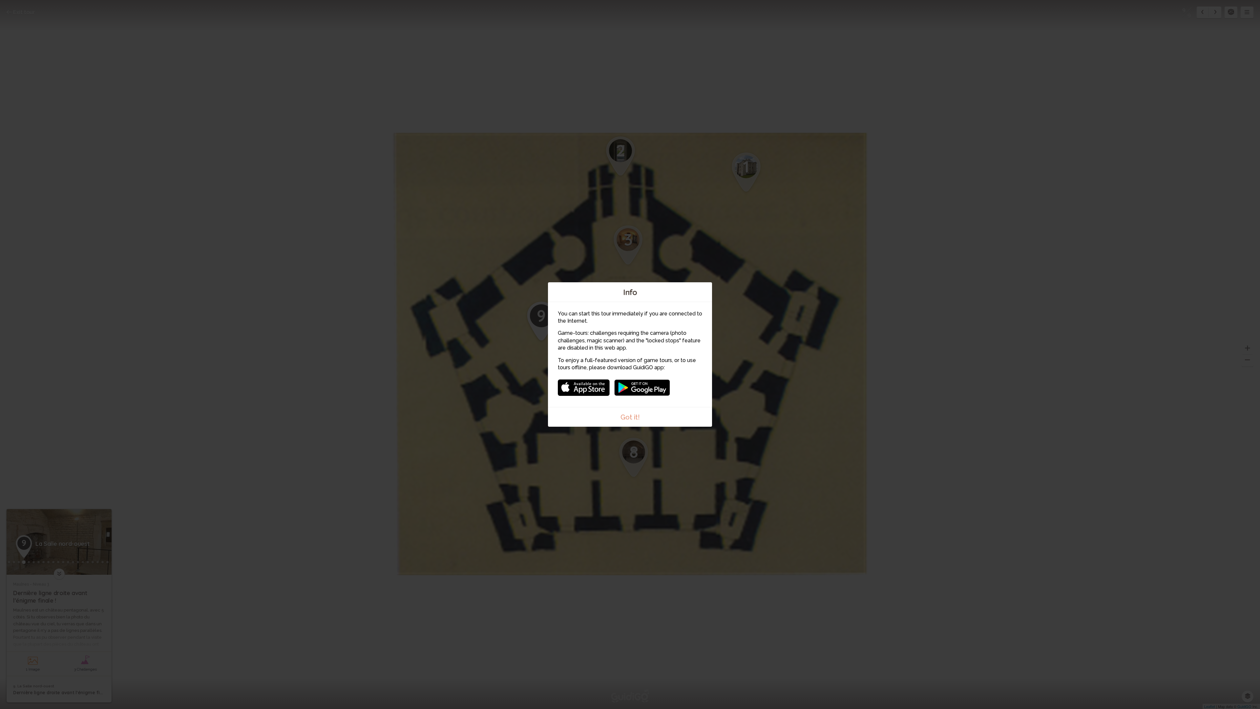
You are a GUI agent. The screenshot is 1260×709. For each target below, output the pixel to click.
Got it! (630, 417)
